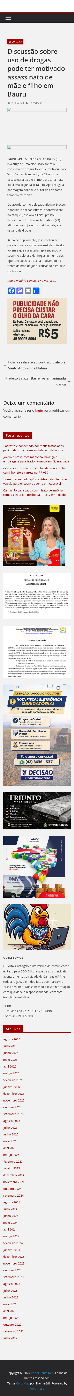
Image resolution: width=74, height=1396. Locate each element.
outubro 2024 (12, 1189)
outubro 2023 (12, 1270)
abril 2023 (9, 1311)
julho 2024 (10, 1209)
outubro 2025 (12, 1107)
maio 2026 (10, 1060)
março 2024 (11, 1236)
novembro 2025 (13, 1100)
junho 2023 (10, 1297)
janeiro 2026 (11, 1087)
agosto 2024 (11, 1202)
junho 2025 (10, 1134)
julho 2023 (10, 1290)
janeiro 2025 (11, 1168)
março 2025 (11, 1155)
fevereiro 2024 (13, 1243)
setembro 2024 (13, 1195)
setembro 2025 (13, 1114)
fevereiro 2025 (13, 1161)
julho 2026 (10, 1046)
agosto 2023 (11, 1284)
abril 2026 (9, 1066)
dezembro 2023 (13, 1257)
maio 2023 (10, 1304)
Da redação (36, 103)
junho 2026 (10, 1053)
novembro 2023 (13, 1263)
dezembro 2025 (13, 1094)
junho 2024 (10, 1216)
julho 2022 (10, 1338)
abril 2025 (9, 1148)
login (39, 410)
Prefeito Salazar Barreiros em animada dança (35, 381)
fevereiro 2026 (13, 1080)
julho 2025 (10, 1127)
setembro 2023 (13, 1277)
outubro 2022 (12, 1324)
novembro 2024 (13, 1182)
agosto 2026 (11, 1039)
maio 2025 (10, 1141)
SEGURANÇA (15, 41)
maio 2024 (10, 1223)
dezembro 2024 (13, 1175)
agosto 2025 (11, 1121)
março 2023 (11, 1318)
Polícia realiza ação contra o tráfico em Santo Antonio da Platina (38, 365)
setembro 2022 (13, 1331)
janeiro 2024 (11, 1250)
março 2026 (11, 1073)
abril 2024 (9, 1229)
